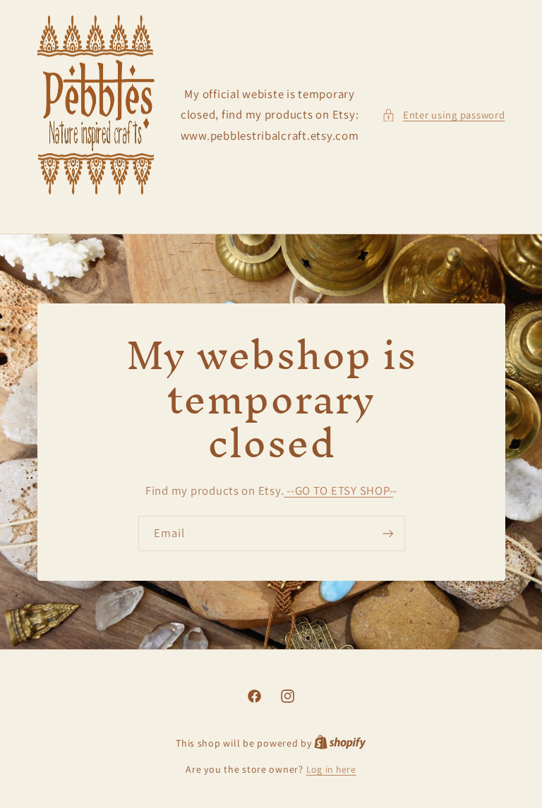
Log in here (331, 769)
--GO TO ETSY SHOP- (338, 490)
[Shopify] (340, 743)
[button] (443, 115)
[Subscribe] (387, 533)
